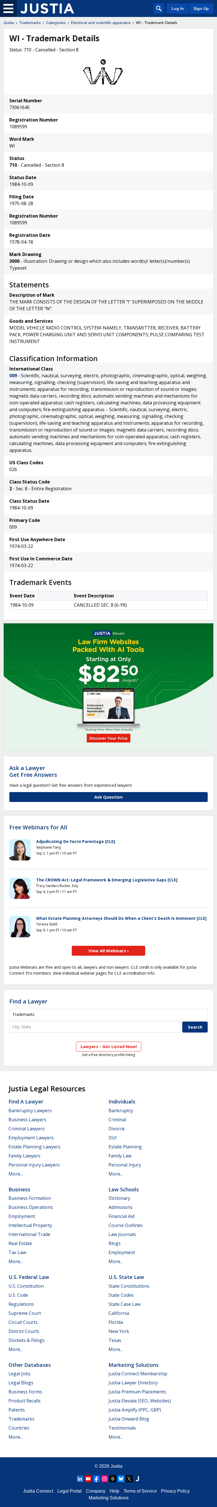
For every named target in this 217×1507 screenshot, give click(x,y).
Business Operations (30, 1207)
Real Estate (20, 1243)
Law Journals (122, 1234)
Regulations (21, 1304)
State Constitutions (128, 1286)
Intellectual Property (30, 1225)
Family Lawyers (24, 1156)
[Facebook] (96, 1478)
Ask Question (108, 797)
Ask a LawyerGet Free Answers (33, 771)
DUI (112, 1138)
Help (114, 1491)
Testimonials (122, 1428)
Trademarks (30, 22)
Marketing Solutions (133, 1364)
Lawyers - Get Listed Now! (109, 1046)
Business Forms (25, 1392)
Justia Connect (38, 1491)
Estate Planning (125, 1147)
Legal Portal (69, 1491)
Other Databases (29, 1364)
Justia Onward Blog (128, 1419)
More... (15, 1174)
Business (19, 1189)
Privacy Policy (175, 1491)
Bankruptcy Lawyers (30, 1110)
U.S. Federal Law (28, 1277)
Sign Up (201, 8)
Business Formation (29, 1198)
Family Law (119, 1156)
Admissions (120, 1207)
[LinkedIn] (80, 1478)
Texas (114, 1340)
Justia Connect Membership (137, 1374)
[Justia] (47, 8)
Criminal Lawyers (26, 1129)
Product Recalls (24, 1401)
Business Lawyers (27, 1119)
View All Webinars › (108, 950)
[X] (129, 1478)
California (118, 1313)
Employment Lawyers (31, 1138)
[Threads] (112, 1478)
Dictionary (119, 1198)
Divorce (116, 1129)
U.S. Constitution (26, 1286)
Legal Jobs (19, 1374)
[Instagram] (104, 1478)
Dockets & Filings (26, 1340)
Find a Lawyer (28, 1001)
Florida (115, 1322)
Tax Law (17, 1252)
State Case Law (124, 1304)
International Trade (29, 1234)
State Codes (121, 1295)
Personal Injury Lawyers (34, 1165)
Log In (178, 8)
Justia (8, 22)
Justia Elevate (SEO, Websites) (139, 1401)
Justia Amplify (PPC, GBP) (134, 1410)
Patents (16, 1410)
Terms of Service (140, 1491)
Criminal (117, 1119)
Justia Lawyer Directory (133, 1383)
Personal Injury (124, 1165)
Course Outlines (125, 1225)
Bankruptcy (120, 1110)
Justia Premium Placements (137, 1392)
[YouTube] (88, 1478)
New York (118, 1331)
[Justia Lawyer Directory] (137, 1478)
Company (95, 1491)
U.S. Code (18, 1295)
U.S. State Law (126, 1277)
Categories (56, 22)
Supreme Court (24, 1313)
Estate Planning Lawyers (34, 1147)
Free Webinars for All (38, 827)
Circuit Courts (23, 1322)
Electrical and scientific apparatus (101, 22)
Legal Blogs (20, 1383)
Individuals (121, 1101)
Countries (18, 1428)
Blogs (114, 1243)
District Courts (23, 1331)
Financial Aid (121, 1216)
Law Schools (123, 1189)
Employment (21, 1216)
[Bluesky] (121, 1478)
